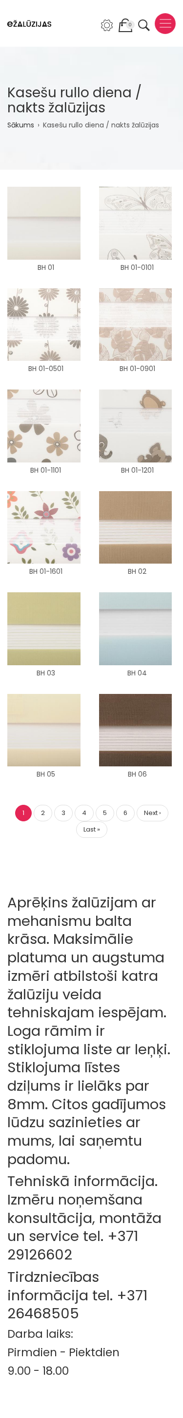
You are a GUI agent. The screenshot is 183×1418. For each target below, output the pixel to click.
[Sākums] (29, 23)
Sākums (20, 125)
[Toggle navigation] (165, 23)
